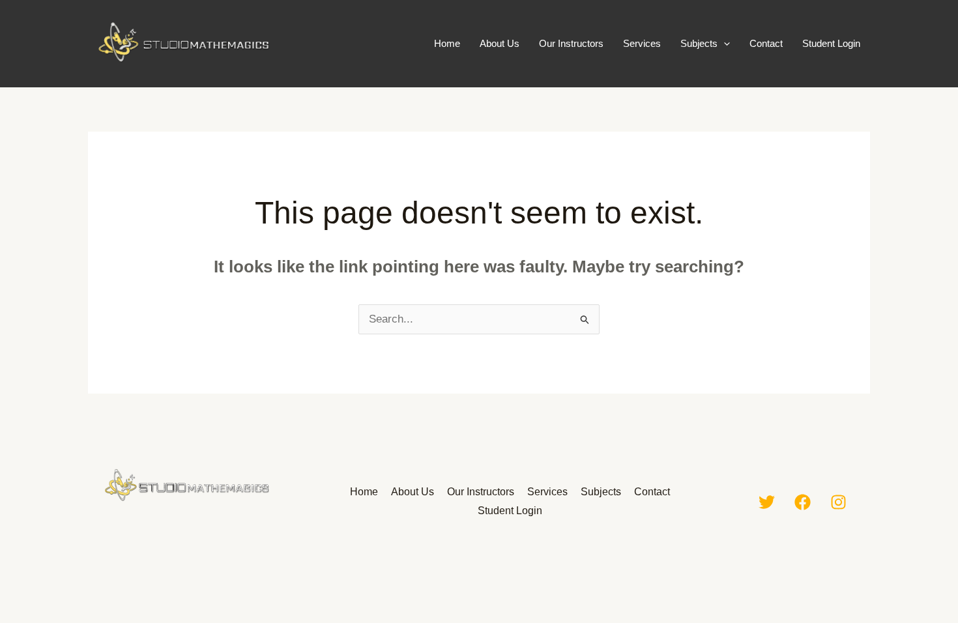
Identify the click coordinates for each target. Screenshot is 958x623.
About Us (499, 43)
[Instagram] (838, 502)
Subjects (699, 43)
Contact (766, 43)
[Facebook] (802, 502)
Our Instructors (571, 43)
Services (642, 43)
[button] (724, 43)
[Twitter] (767, 502)
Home (447, 43)
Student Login (831, 43)
